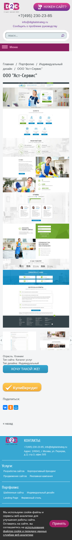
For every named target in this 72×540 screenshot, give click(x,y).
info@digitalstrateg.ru (35, 22)
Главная (8, 64)
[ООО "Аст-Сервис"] (36, 84)
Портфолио (26, 64)
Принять (59, 524)
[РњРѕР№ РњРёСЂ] (16, 407)
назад (9, 423)
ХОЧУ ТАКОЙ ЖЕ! (25, 369)
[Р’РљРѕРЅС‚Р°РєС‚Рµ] (5, 407)
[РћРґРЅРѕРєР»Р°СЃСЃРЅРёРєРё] (10, 407)
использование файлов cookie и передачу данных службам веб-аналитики (25, 531)
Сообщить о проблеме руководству (35, 26)
